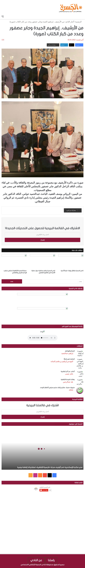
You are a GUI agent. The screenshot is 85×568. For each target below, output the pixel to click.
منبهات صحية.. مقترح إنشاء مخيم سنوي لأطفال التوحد (57, 387)
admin (71, 390)
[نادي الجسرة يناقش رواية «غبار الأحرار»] (70, 261)
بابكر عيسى (69, 374)
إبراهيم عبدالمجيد (67, 353)
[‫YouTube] (45, 475)
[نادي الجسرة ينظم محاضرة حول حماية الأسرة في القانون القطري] (42, 261)
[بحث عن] (82, 16)
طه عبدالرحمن (68, 382)
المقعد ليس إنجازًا (69, 359)
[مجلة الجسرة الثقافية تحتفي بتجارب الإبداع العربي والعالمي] (14, 261)
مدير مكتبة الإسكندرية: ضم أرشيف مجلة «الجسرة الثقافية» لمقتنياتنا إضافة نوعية (49, 467)
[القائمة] (3, 16)
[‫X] (50, 475)
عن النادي (36, 560)
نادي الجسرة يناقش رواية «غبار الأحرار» (72, 270)
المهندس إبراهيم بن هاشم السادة (62, 361)
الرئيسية (78, 22)
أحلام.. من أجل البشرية (68, 371)
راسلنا (51, 560)
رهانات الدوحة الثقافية (68, 379)
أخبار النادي (70, 22)
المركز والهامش (70, 351)
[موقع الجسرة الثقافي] (70, 7)
